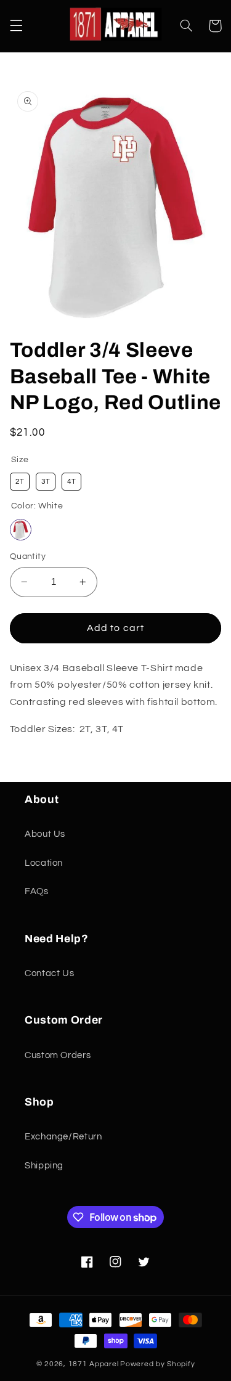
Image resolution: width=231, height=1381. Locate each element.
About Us (45, 834)
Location (44, 863)
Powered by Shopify (157, 1364)
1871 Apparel (93, 1364)
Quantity (28, 556)
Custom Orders (58, 1055)
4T (71, 482)
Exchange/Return (63, 1136)
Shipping (44, 1165)
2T (19, 482)
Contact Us (49, 973)
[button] (16, 26)
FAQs (37, 891)
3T (45, 482)
